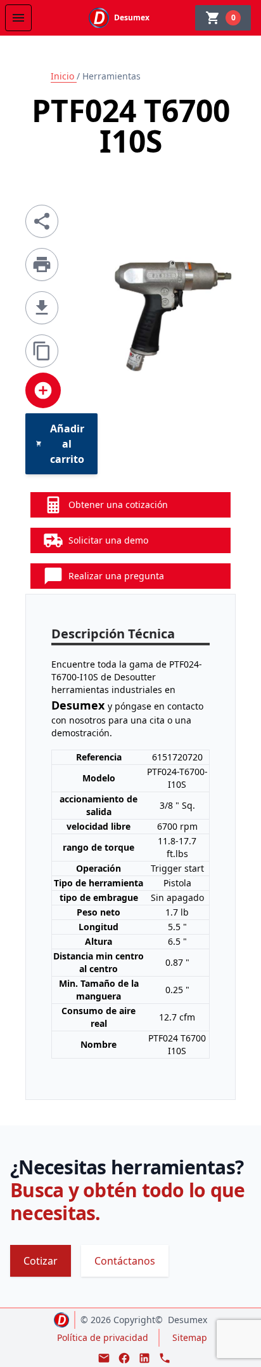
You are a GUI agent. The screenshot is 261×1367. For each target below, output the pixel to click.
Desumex (187, 1320)
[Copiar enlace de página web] (41, 351)
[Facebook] (124, 1358)
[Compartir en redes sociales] (41, 221)
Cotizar (40, 1261)
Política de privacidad (102, 1337)
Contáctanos (124, 1261)
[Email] (104, 1358)
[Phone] (164, 1358)
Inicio (64, 76)
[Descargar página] (41, 307)
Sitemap (189, 1337)
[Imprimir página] (41, 264)
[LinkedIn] (144, 1358)
